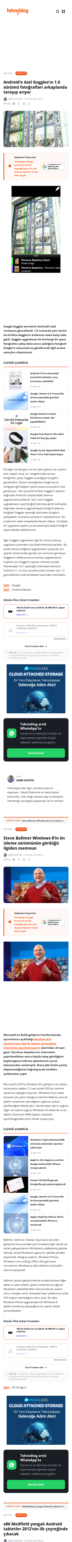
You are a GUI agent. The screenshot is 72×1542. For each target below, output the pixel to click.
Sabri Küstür (15, 99)
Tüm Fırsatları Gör (34, 646)
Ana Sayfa (7, 73)
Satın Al (20, 614)
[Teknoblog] (17, 11)
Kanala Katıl (36, 753)
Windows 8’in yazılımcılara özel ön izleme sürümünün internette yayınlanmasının (29, 1043)
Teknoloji (21, 73)
